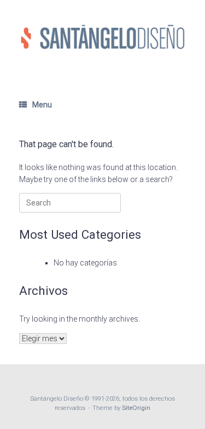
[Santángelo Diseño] (102, 37)
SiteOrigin (136, 408)
